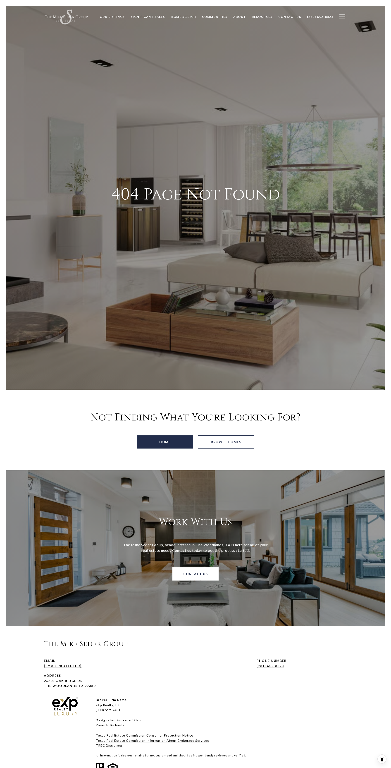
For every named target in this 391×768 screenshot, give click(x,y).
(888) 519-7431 (108, 710)
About (239, 17)
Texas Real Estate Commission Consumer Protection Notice (144, 735)
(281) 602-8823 (270, 666)
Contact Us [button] (195, 574)
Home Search (183, 17)
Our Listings (112, 17)
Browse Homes (226, 442)
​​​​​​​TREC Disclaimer (109, 745)
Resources (262, 17)
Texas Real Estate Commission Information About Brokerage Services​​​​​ (152, 740)
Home (165, 442)
